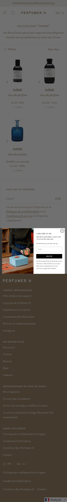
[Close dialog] (62, 231)
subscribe (49, 256)
